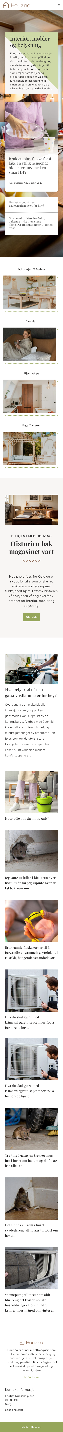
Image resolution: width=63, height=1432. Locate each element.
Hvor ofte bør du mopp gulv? (27, 818)
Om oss (31, 616)
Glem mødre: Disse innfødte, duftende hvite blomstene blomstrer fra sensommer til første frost (31, 223)
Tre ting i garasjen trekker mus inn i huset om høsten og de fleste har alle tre (31, 1160)
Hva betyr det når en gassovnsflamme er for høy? (26, 204)
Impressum (31, 1376)
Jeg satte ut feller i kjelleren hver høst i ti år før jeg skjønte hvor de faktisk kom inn (31, 882)
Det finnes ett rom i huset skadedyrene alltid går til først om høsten (31, 1230)
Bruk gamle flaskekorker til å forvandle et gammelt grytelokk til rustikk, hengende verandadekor (31, 952)
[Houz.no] (17, 5)
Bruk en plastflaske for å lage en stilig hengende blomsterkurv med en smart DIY (30, 165)
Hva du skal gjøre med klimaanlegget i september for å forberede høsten (29, 1022)
